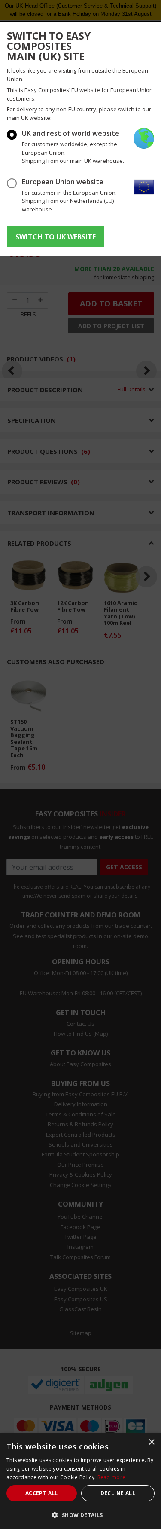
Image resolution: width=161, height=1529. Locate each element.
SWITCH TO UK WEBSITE (55, 237)
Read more (111, 1477)
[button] (80, 1515)
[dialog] (80, 1481)
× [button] (151, 1442)
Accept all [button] (41, 1493)
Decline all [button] (117, 1493)
